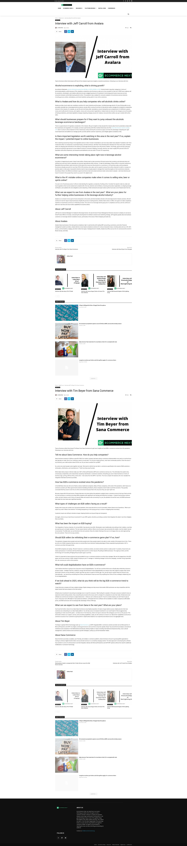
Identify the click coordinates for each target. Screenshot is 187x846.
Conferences (129, 844)
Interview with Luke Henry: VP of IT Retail (64, 291)
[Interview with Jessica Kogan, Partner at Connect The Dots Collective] (93, 281)
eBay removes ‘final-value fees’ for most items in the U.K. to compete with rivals (98, 341)
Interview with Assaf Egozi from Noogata (122, 249)
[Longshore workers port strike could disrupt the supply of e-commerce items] (66, 368)
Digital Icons (61, 18)
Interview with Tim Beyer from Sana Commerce (66, 249)
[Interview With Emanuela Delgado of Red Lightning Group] (119, 281)
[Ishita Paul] (56, 27)
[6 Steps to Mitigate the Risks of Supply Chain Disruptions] (66, 313)
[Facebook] (123, 1)
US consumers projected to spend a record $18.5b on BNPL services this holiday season (100, 323)
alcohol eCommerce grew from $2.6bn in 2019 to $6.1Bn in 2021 (84, 89)
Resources (109, 844)
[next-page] (58, 296)
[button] (128, 14)
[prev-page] (56, 296)
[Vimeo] (129, 1)
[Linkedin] (72, 31)
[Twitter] (127, 1)
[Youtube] (132, 1)
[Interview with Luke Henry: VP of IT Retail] (67, 281)
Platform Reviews (115, 844)
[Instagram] (125, 1)
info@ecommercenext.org (88, 830)
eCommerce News (101, 844)
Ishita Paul (60, 27)
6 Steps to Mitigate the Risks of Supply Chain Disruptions (92, 305)
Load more (93, 378)
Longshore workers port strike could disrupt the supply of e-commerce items (97, 360)
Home (56, 18)
